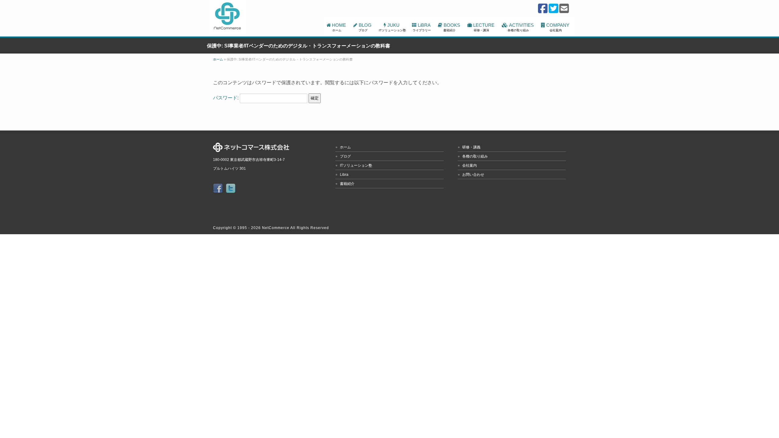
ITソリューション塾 (356, 165)
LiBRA (422, 27)
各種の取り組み (475, 156)
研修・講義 (471, 147)
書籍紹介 (347, 184)
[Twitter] (553, 11)
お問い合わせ (473, 174)
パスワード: (226, 97)
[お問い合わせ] (564, 11)
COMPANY (558, 27)
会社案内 (469, 165)
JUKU (392, 27)
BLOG (365, 27)
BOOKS (452, 27)
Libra (344, 174)
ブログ (345, 156)
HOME (339, 27)
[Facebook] (543, 11)
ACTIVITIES (521, 27)
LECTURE (484, 27)
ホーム (345, 147)
